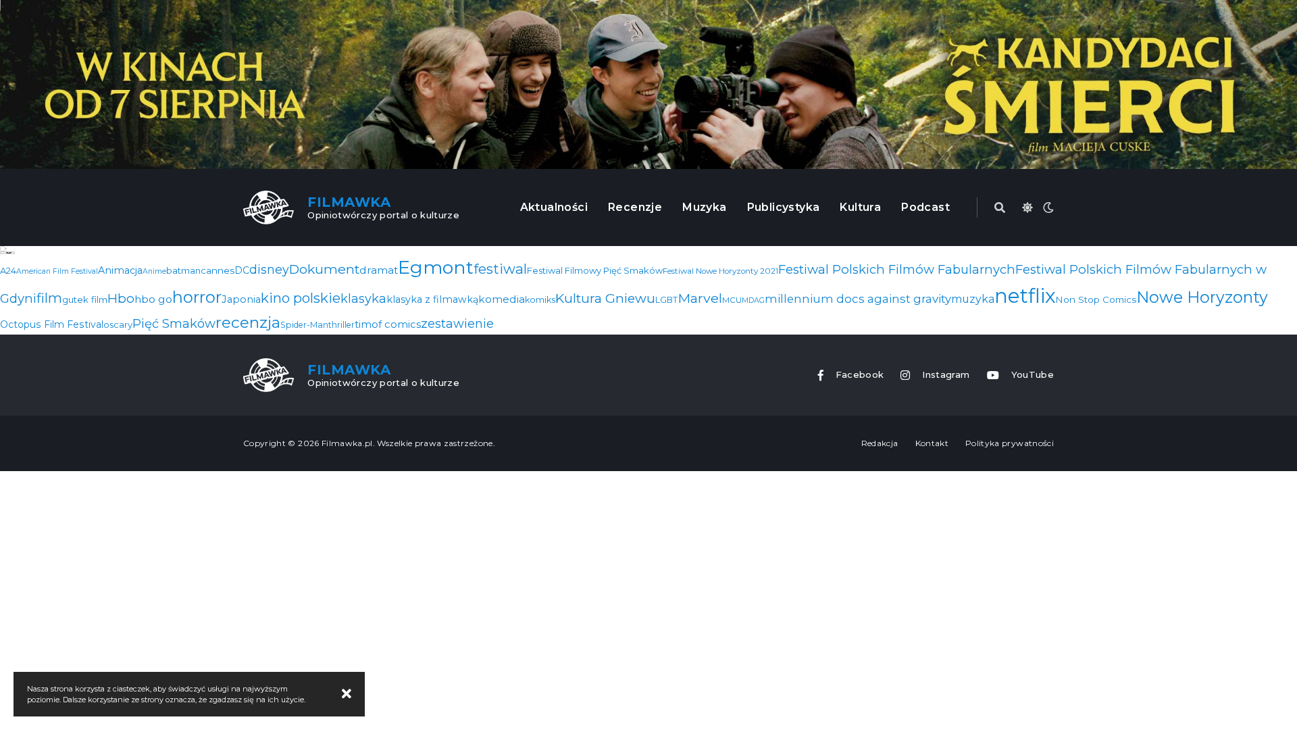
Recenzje (635, 207)
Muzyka (704, 207)
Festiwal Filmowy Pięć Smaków (595, 270)
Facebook (860, 374)
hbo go (153, 299)
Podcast (925, 207)
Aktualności (554, 207)
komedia (501, 299)
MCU (732, 300)
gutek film (84, 299)
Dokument (324, 269)
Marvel (700, 298)
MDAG (753, 300)
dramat (378, 270)
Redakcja (879, 443)
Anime (154, 271)
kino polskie (300, 297)
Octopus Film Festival (51, 324)
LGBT (666, 300)
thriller (341, 325)
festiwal (500, 268)
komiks (540, 300)
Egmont (436, 267)
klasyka (363, 298)
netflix (1025, 296)
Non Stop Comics (1096, 299)
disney (269, 269)
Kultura (860, 207)
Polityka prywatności (1009, 443)
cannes (217, 270)
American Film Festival (57, 271)
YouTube (1032, 374)
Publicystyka (783, 207)
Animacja (120, 270)
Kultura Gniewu (605, 298)
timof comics (388, 324)
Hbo (120, 298)
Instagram (945, 374)
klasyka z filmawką (432, 299)
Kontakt (931, 443)
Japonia (241, 299)
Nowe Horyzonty (1202, 297)
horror (197, 297)
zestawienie (457, 323)
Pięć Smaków (173, 323)
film (49, 298)
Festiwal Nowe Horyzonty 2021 (720, 271)
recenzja (247, 322)
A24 (8, 270)
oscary (117, 324)
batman (183, 270)
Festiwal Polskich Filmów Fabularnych (896, 269)
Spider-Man (304, 325)
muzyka (972, 299)
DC (241, 270)
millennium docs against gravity (858, 299)
